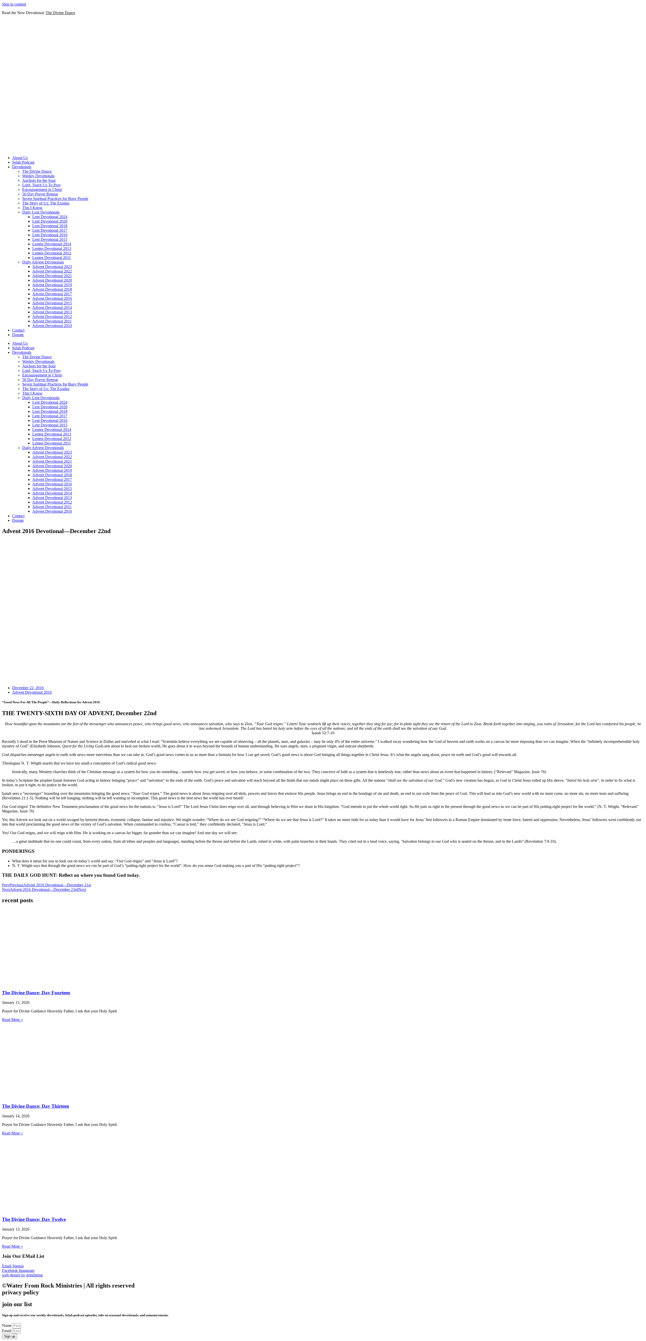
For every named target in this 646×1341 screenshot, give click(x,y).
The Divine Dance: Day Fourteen (36, 992)
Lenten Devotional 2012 (51, 253)
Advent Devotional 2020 (52, 280)
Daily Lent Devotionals (41, 212)
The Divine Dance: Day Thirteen (35, 1106)
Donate (18, 335)
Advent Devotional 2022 (52, 271)
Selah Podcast (23, 162)
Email (7, 1331)
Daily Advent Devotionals (43, 262)
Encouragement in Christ (42, 189)
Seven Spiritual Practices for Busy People (55, 198)
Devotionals (21, 167)
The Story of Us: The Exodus (45, 203)
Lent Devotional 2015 (49, 239)
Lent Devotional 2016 (49, 235)
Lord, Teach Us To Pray (41, 185)
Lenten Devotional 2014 (51, 244)
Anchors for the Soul (39, 180)
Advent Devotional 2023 (52, 267)
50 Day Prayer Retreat (40, 194)
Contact (18, 330)
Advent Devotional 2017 (52, 294)
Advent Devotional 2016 (52, 298)
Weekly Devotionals (38, 176)
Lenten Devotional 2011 (51, 257)
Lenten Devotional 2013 (51, 248)
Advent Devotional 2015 (52, 303)
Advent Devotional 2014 (52, 307)
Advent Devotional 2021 (52, 276)
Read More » (12, 1019)
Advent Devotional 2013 (52, 312)
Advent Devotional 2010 (52, 326)
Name (7, 1325)
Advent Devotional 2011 (52, 321)
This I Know (32, 208)
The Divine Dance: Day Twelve (34, 1219)
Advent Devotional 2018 (52, 289)
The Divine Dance (37, 171)
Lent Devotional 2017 (49, 230)
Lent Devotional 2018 (49, 226)
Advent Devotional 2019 (52, 285)
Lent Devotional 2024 (49, 217)
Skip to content (14, 4)
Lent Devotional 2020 (49, 221)
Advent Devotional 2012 (52, 316)
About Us (20, 158)
